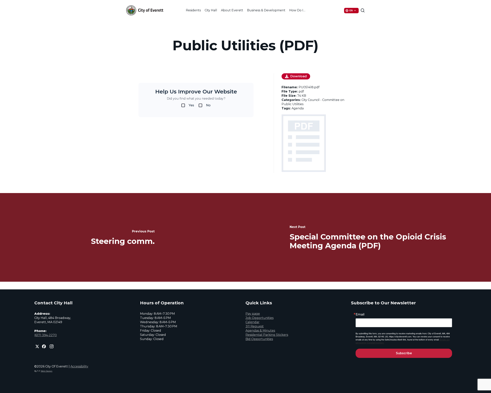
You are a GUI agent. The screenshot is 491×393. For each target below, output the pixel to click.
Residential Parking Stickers (267, 335)
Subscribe (404, 353)
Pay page (253, 313)
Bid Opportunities (259, 339)
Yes (191, 105)
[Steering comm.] (123, 237)
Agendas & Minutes (260, 330)
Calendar (253, 322)
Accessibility (79, 366)
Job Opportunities (260, 318)
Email (360, 314)
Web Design (46, 371)
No (208, 105)
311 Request (255, 326)
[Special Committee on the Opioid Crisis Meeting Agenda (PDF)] (368, 237)
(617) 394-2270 (45, 335)
